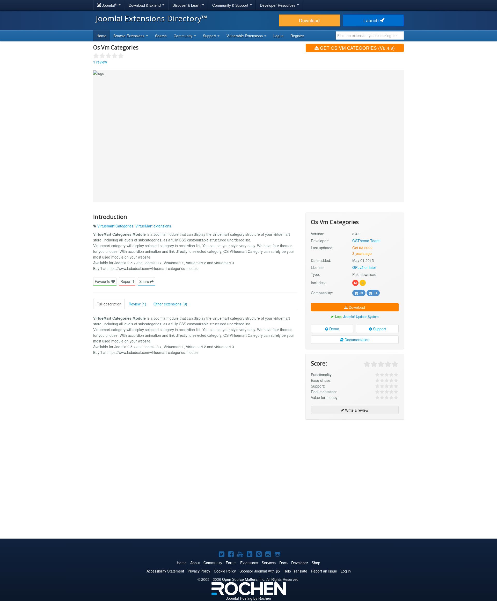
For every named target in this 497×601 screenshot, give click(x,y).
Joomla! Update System (361, 316)
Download (309, 20)
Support (379, 328)
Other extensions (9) (170, 303)
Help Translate (295, 571)
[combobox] (370, 35)
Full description (109, 303)
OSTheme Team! (366, 240)
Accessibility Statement (165, 571)
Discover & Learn (187, 5)
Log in (278, 35)
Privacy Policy (199, 571)
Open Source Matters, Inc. (243, 579)
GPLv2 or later (364, 267)
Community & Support (230, 5)
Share (144, 281)
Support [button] (210, 35)
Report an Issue (324, 571)
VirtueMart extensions (153, 225)
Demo (333, 328)
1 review (100, 62)
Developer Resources (278, 5)
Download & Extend (145, 5)
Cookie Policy (225, 571)
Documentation (356, 339)
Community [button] (183, 35)
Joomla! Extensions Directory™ (151, 18)
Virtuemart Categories (115, 225)
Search (161, 35)
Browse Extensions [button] (129, 35)
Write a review (356, 410)
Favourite (103, 281)
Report (126, 281)
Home (101, 35)
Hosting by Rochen (248, 598)
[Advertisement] (355, 457)
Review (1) (137, 303)
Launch (371, 20)
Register (297, 35)
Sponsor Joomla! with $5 (259, 571)
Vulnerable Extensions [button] (245, 35)
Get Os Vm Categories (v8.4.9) (357, 48)
